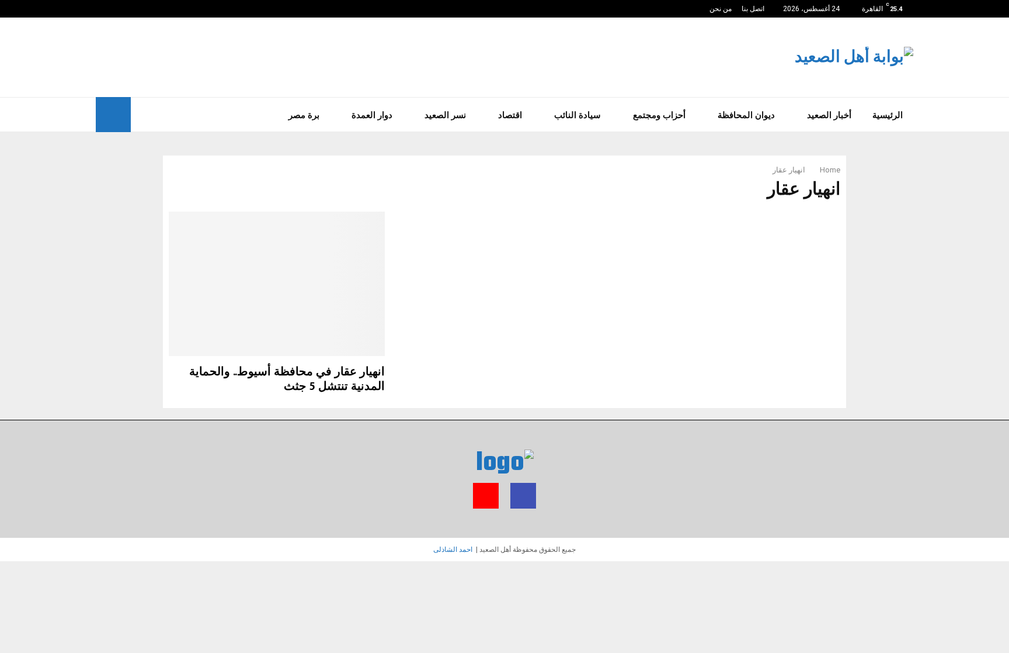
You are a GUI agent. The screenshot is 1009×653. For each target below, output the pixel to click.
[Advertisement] (308, 55)
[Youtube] (99, 9)
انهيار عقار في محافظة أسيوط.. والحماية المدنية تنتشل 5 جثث (287, 379)
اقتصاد (510, 114)
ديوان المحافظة (746, 114)
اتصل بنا (753, 9)
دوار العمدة (372, 114)
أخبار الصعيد (829, 114)
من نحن (720, 9)
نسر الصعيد (445, 114)
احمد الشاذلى (452, 549)
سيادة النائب (577, 114)
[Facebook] (111, 9)
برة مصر (303, 114)
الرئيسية (887, 114)
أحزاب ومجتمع (659, 114)
